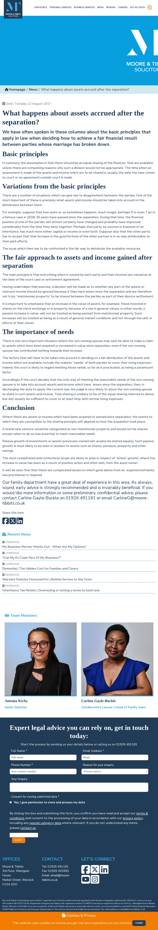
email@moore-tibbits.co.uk (132, 909)
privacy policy (133, 818)
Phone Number (22, 765)
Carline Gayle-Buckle (98, 701)
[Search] (149, 8)
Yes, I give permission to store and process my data (49, 802)
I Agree (139, 923)
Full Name (19, 751)
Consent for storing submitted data (35, 797)
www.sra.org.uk (144, 900)
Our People (40, 7)
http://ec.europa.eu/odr (90, 909)
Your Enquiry (19, 779)
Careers (123, 7)
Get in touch (137, 7)
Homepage (17, 89)
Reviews (111, 7)
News (100, 7)
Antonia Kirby (16, 701)
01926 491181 (58, 867)
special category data (45, 823)
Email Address (93, 751)
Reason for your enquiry (98, 765)
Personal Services (60, 7)
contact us (28, 828)
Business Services (84, 7)
